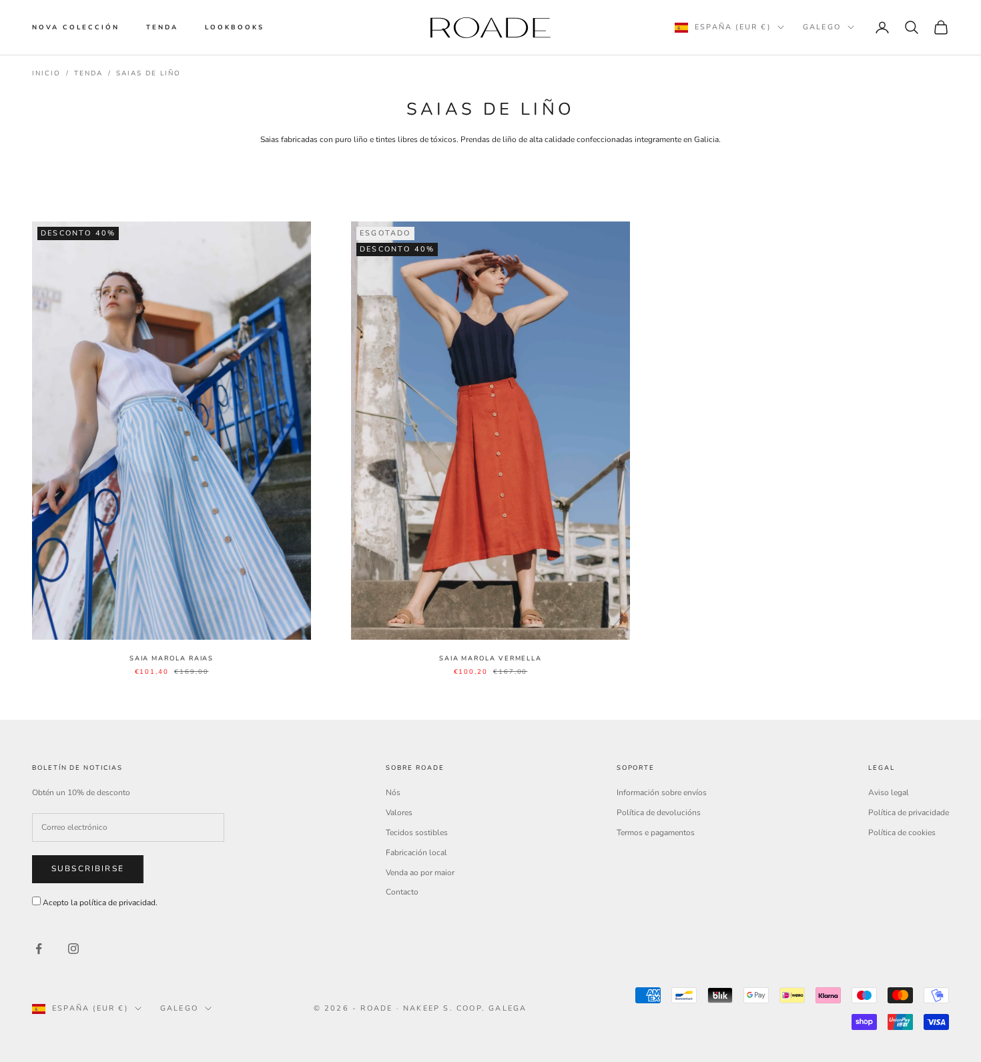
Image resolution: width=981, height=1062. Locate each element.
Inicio (46, 73)
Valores (399, 812)
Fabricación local (416, 852)
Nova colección (75, 27)
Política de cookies (902, 832)
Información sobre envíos (662, 792)
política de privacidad (117, 902)
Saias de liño (148, 73)
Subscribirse (87, 868)
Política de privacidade (908, 812)
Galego (822, 27)
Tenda (162, 27)
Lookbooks (234, 27)
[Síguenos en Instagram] (73, 948)
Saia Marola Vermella (490, 658)
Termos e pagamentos (656, 832)
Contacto (402, 892)
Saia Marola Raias (171, 658)
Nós (393, 792)
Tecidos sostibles (417, 832)
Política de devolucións (659, 812)
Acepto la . (100, 902)
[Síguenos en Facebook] (38, 948)
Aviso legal (888, 792)
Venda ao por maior (420, 872)
